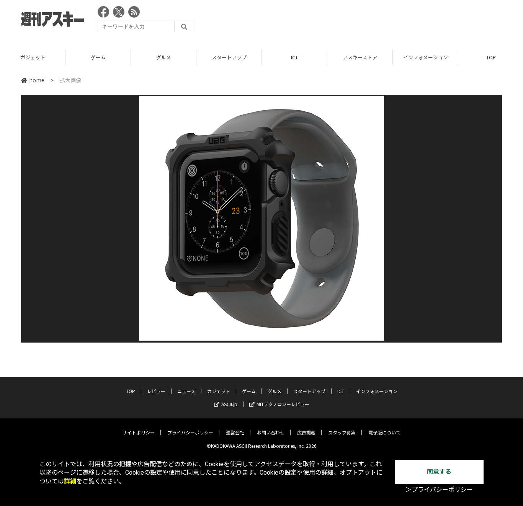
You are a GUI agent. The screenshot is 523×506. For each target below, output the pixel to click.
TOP (130, 391)
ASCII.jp (229, 404)
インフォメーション (425, 57)
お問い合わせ (270, 432)
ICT (294, 57)
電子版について (384, 432)
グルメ (163, 57)
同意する (439, 471)
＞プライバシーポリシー (439, 489)
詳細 (70, 481)
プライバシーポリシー (190, 432)
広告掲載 (306, 432)
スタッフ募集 (342, 432)
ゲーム (98, 57)
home (36, 80)
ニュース (186, 391)
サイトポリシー (139, 432)
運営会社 (235, 432)
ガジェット (32, 57)
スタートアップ (229, 57)
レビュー (156, 391)
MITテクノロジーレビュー (283, 404)
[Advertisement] (362, 21)
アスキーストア (360, 57)
